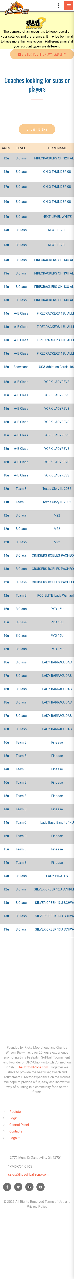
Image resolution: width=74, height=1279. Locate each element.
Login (13, 1118)
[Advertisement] (37, 984)
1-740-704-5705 (20, 1166)
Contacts (15, 1131)
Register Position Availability (42, 54)
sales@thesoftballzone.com (28, 1174)
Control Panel (19, 1125)
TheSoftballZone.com (32, 1067)
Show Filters (37, 129)
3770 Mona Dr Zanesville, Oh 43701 (36, 1158)
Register (15, 1112)
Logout (14, 1138)
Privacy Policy (37, 1207)
